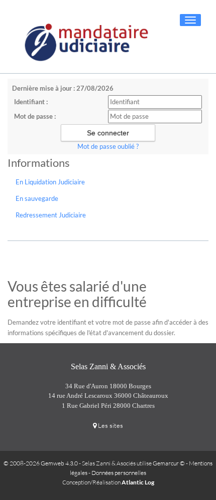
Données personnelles (118, 472)
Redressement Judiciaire (51, 215)
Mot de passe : (35, 116)
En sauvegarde (37, 198)
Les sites (109, 425)
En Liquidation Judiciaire (50, 182)
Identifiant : (31, 102)
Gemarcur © (169, 463)
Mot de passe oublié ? (108, 146)
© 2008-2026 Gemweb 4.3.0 (41, 463)
